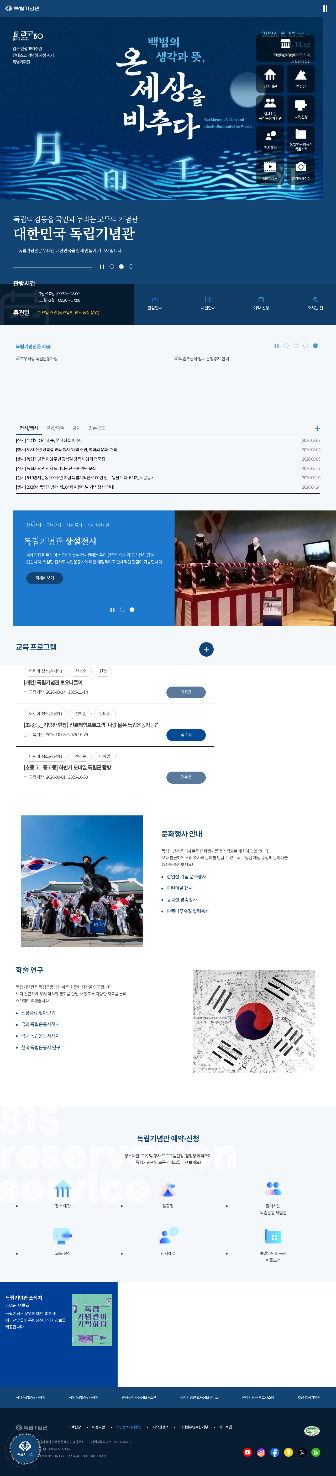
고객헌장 (74, 1427)
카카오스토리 (288, 1452)
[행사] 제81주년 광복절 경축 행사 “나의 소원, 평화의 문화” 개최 (66, 449)
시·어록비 (74, 525)
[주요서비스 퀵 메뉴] (25, 1448)
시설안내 (208, 308)
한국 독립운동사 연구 (40, 1048)
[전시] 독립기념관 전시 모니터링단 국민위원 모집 (56, 468)
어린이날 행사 (180, 888)
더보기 (317, 428)
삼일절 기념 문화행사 (186, 877)
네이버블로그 (315, 1452)
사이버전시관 (98, 525)
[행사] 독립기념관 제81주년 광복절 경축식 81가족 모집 (60, 459)
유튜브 (247, 1452)
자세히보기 (44, 578)
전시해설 (168, 1253)
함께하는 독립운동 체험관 (273, 1209)
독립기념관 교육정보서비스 (199, 1398)
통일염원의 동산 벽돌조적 (273, 1257)
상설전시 (33, 525)
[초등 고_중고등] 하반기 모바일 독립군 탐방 (67, 768)
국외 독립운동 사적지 (83, 1398)
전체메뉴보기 (326, 8)
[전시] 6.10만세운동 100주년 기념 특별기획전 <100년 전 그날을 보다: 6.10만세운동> (84, 478)
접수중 (186, 734)
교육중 (186, 692)
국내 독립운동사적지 (40, 1036)
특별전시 (53, 525)
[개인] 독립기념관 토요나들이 (53, 683)
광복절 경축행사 (182, 900)
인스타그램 (261, 1452)
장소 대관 (63, 1206)
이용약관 (98, 1427)
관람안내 (155, 308)
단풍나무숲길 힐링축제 (188, 911)
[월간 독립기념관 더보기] (92, 1320)
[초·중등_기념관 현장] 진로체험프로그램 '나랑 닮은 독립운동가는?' (91, 725)
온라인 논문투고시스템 (258, 1398)
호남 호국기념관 (309, 1398)
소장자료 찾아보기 (38, 1013)
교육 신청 (63, 1253)
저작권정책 (160, 1427)
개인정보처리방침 (128, 1427)
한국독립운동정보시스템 (139, 1398)
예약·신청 (261, 308)
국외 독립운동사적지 (40, 1024)
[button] (111, 266)
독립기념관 (22, 9)
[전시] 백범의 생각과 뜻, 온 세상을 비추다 (49, 440)
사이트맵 (225, 1427)
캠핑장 (168, 1206)
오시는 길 (315, 308)
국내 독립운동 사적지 (30, 1398)
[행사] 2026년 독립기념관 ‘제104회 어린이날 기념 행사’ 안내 (65, 487)
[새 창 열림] (88, 384)
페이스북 (274, 1452)
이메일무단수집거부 (194, 1427)
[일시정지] (102, 267)
